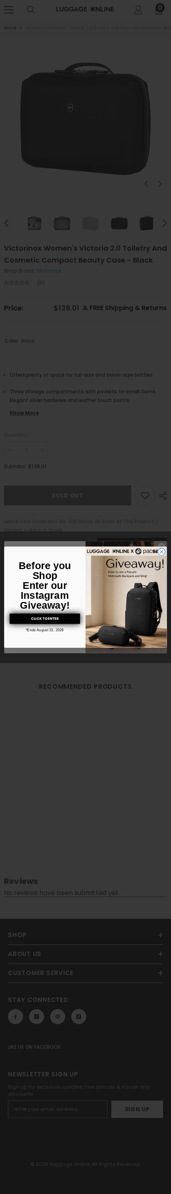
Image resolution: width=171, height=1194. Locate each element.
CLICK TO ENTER (44, 618)
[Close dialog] (161, 551)
